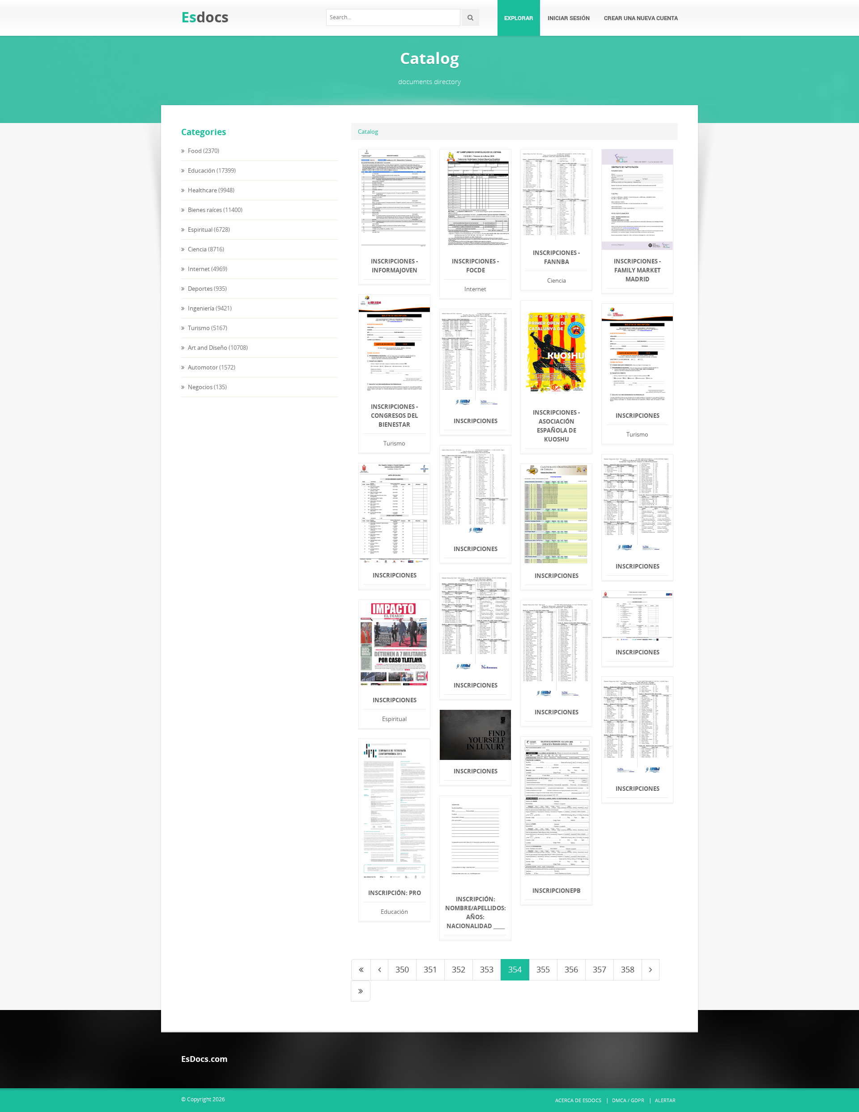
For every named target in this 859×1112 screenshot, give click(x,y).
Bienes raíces (204, 210)
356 (571, 969)
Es (205, 16)
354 (515, 969)
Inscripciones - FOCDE (475, 265)
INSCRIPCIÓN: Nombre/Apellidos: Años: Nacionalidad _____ (475, 912)
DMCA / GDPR (628, 1100)
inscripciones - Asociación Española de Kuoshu (556, 425)
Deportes (200, 288)
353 (486, 969)
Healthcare (202, 190)
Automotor (202, 367)
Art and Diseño (207, 348)
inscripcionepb (556, 891)
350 (402, 969)
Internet (198, 269)
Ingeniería (200, 308)
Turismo (198, 328)
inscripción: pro (394, 893)
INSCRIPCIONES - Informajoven (394, 265)
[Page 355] (650, 969)
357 (599, 969)
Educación (201, 170)
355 (543, 969)
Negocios (200, 387)
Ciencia (197, 249)
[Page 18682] (360, 991)
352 (458, 969)
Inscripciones (637, 416)
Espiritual (200, 229)
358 (627, 969)
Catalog (368, 131)
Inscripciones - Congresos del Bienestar (394, 416)
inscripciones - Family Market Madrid (637, 270)
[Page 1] (361, 969)
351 (430, 969)
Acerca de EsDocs (578, 1100)
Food (194, 151)
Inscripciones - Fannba (556, 257)
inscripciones (476, 421)
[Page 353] (379, 969)
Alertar (665, 1100)
